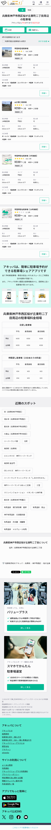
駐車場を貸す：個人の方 (11, 737)
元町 (26, 441)
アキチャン (6, 749)
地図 (29, 10)
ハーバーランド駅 (11, 441)
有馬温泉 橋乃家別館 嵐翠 (15, 507)
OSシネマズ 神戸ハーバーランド (17, 470)
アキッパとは (7, 730)
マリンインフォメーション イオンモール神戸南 (23, 492)
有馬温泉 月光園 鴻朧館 (14, 522)
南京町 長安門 (9, 463)
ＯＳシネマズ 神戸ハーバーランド (18, 456)
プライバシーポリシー (10, 774)
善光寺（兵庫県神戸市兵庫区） (16, 426)
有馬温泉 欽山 (39, 507)
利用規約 (5, 768)
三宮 (38, 485)
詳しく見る (25, 627)
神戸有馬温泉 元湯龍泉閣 (14, 514)
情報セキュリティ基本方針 (12, 780)
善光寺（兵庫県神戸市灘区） (15, 500)
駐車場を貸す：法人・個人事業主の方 (16, 740)
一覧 (21, 10)
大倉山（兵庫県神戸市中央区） (16, 434)
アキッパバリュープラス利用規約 (15, 771)
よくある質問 (7, 765)
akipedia (5, 752)
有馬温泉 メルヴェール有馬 (15, 529)
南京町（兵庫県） (11, 448)
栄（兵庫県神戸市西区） (13, 411)
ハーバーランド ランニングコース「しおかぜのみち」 (25, 478)
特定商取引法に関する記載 (12, 777)
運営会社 (5, 746)
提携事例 (5, 734)
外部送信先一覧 (8, 784)
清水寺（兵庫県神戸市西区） (15, 419)
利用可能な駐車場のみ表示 (15, 41)
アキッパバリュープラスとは (13, 743)
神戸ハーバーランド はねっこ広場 (17, 485)
